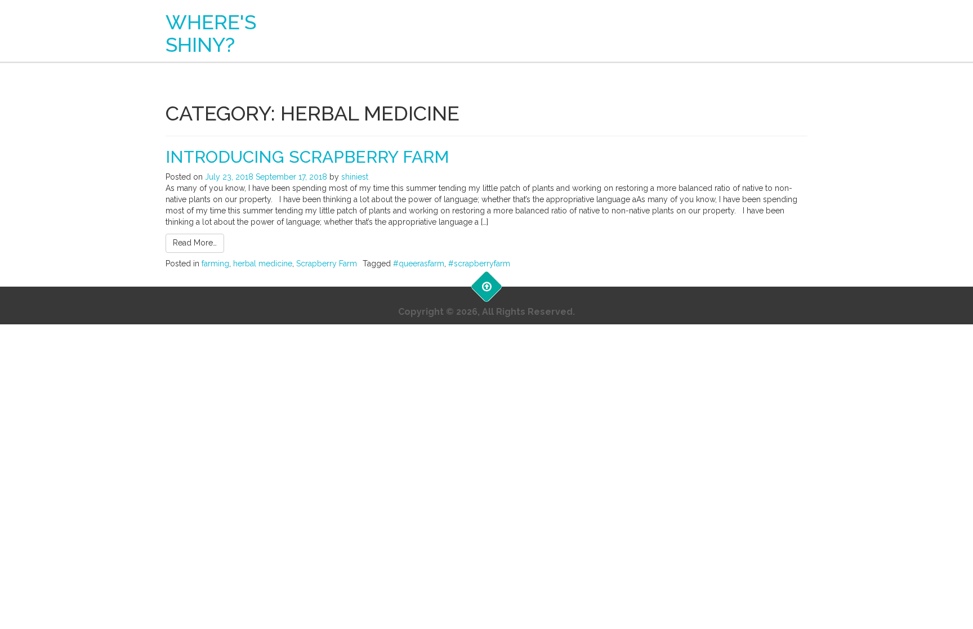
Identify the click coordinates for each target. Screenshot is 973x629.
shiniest (354, 176)
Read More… (195, 242)
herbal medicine (262, 263)
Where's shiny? (211, 33)
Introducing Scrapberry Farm (307, 157)
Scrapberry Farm (326, 263)
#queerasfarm (418, 263)
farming (215, 263)
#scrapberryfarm (479, 263)
